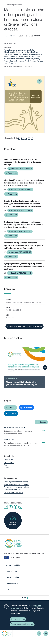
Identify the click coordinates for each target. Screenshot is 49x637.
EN (25, 138)
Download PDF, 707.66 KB (21, 231)
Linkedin (6, 507)
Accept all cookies (18, 619)
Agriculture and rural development (16, 50)
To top (23, 598)
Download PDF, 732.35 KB (21, 273)
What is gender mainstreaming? (16, 481)
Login (8, 589)
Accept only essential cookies (22, 624)
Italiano (37, 36)
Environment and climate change (16, 56)
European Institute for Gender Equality (7, 633)
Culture (32, 50)
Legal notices (11, 571)
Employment (17, 54)
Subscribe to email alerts (14, 427)
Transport (40, 61)
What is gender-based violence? (16, 484)
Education (8, 54)
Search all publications (14, 5)
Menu (45, 633)
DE (22, 138)
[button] (10, 407)
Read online (12, 173)
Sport (26, 61)
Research (20, 61)
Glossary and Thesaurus (13, 492)
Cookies (42, 422)
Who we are (8, 460)
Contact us (9, 439)
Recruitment (9, 462)
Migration (29, 59)
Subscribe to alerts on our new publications (24, 326)
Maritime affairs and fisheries (14, 59)
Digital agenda (9, 52)
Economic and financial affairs (26, 52)
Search (39, 633)
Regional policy (9, 61)
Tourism (33, 61)
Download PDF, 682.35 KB (20, 252)
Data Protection (12, 577)
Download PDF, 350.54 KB (21, 169)
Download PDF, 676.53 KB (21, 189)
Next (45, 367)
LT (32, 138)
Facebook (15, 507)
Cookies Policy (12, 583)
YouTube (11, 507)
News (6, 465)
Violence (12, 63)
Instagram (20, 507)
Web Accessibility (13, 565)
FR (29, 138)
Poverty (37, 59)
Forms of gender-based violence (16, 487)
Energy (25, 54)
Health (31, 56)
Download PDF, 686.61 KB (21, 210)
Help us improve (12, 523)
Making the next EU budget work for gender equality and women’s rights (21, 383)
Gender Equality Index (12, 489)
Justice (37, 56)
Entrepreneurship (35, 54)
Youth (6, 63)
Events (6, 467)
